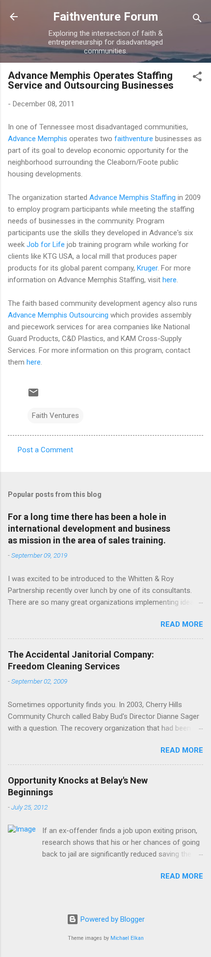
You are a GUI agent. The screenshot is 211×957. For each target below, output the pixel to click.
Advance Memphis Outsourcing (58, 315)
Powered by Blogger (112, 919)
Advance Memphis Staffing (132, 197)
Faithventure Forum (105, 17)
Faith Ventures (55, 415)
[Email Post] (33, 396)
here (169, 279)
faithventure (133, 138)
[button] (197, 78)
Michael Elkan (127, 938)
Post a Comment (45, 449)
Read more (181, 624)
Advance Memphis (37, 138)
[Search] (197, 20)
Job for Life (45, 244)
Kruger (147, 268)
